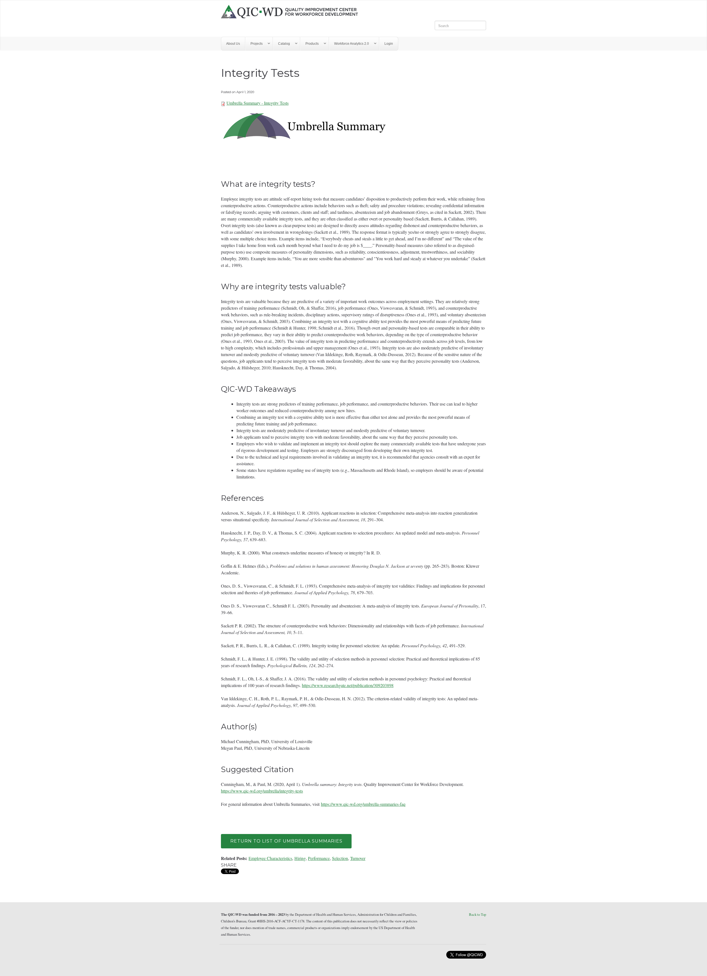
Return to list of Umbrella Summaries (286, 841)
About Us (233, 44)
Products (309, 44)
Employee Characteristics (270, 858)
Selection (340, 858)
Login (388, 44)
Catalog (281, 44)
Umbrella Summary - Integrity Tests (257, 103)
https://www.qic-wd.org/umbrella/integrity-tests (262, 791)
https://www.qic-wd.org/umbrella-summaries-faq (363, 804)
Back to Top (477, 914)
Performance (319, 858)
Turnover (357, 858)
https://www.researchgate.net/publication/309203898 (348, 685)
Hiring (300, 858)
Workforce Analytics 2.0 (349, 44)
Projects (254, 44)
